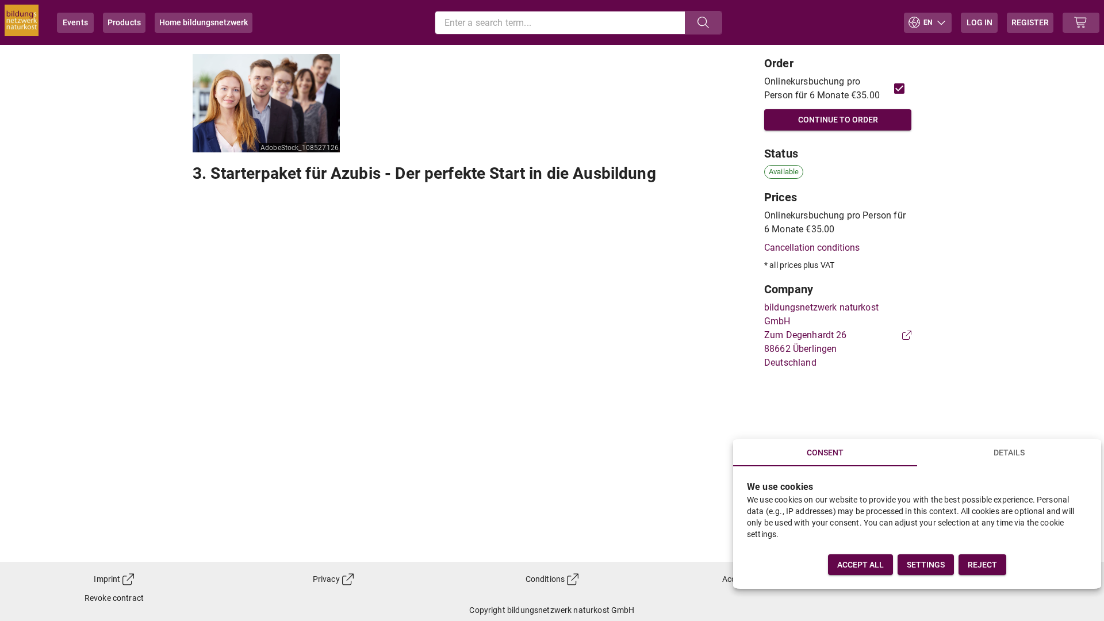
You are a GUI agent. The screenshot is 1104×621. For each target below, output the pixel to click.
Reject (982, 564)
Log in (979, 22)
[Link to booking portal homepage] (22, 22)
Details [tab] (1009, 452)
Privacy (326, 579)
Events (75, 22)
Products (124, 22)
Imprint (107, 579)
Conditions (545, 579)
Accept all (860, 564)
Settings (926, 564)
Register (1030, 22)
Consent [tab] (825, 452)
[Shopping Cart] (1081, 23)
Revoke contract (114, 598)
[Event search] (703, 23)
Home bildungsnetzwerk (203, 22)
